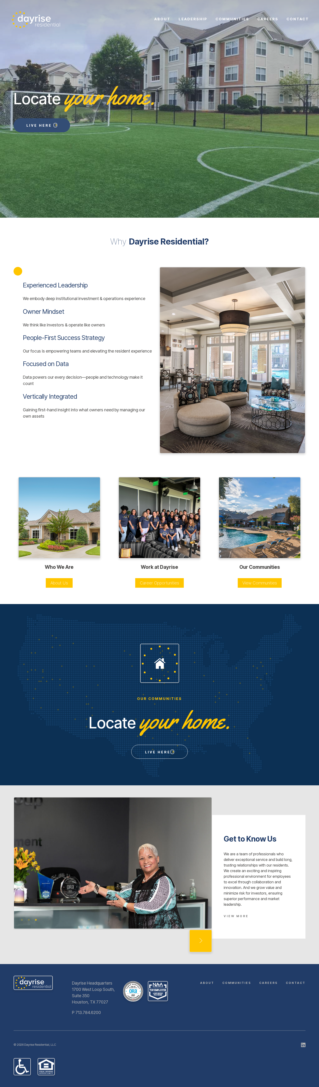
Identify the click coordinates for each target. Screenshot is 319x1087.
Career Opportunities (159, 582)
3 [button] (35, 922)
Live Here (39, 125)
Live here (157, 752)
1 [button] (21, 922)
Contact (298, 19)
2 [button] (28, 922)
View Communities (259, 582)
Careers (267, 19)
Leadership (193, 19)
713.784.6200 (88, 1012)
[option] (159, 109)
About (162, 19)
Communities (232, 19)
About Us (59, 582)
